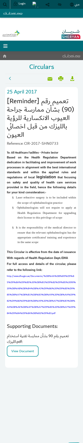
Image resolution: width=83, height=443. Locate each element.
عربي (77, 4)
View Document (22, 351)
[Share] (47, 4)
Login (21, 3)
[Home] (4, 55)
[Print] (35, 4)
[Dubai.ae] (13, 13)
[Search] (5, 4)
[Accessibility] (60, 4)
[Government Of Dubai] (11, 33)
